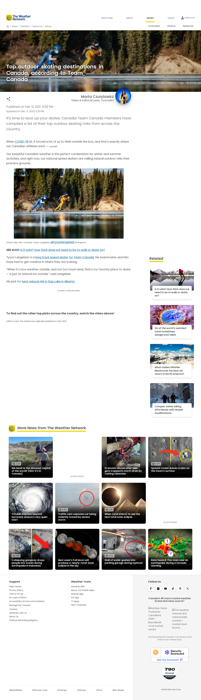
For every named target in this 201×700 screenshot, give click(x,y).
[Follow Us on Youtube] (165, 589)
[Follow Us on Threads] (180, 589)
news (15, 26)
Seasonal (37, 26)
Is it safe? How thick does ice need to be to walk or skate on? (62, 250)
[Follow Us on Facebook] (151, 589)
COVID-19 (21, 142)
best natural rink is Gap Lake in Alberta (48, 281)
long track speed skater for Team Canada (64, 257)
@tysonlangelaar (62, 242)
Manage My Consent (20, 605)
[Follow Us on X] (187, 589)
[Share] (8, 99)
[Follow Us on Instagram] (158, 589)
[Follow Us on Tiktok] (173, 589)
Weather (25, 26)
